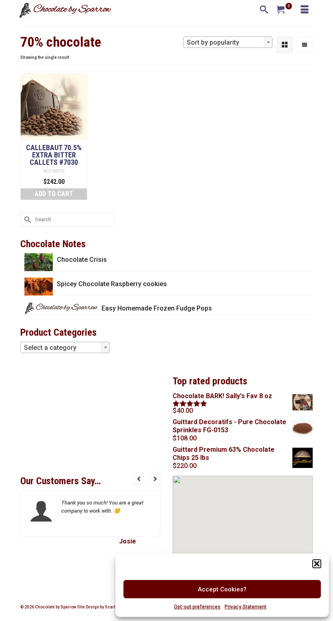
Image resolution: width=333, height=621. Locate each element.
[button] (317, 564)
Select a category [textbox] (50, 347)
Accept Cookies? (222, 589)
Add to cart (54, 194)
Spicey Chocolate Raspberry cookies (112, 284)
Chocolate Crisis (82, 259)
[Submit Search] (26, 219)
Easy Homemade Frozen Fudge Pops (157, 308)
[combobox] (227, 42)
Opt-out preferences (197, 607)
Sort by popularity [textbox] (213, 42)
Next (155, 478)
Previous (139, 478)
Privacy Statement (245, 607)
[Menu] (304, 10)
